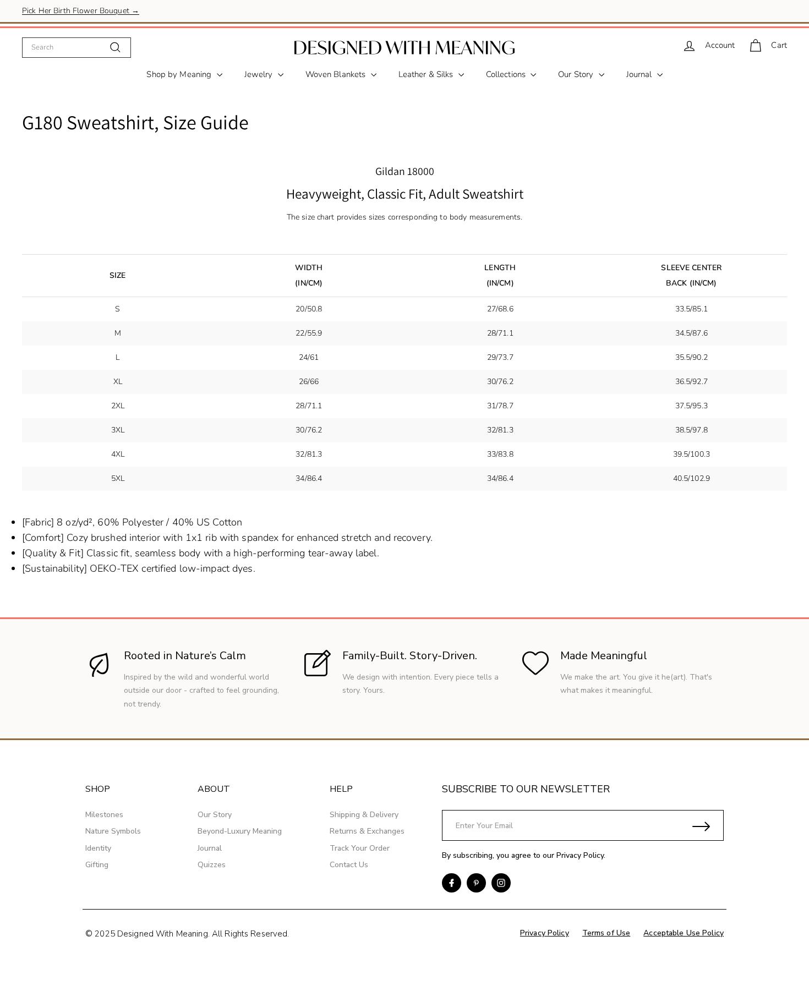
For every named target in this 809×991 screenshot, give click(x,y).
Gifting (96, 864)
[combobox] (76, 47)
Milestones (104, 814)
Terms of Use (606, 933)
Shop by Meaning (180, 74)
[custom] (451, 883)
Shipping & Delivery (364, 814)
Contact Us (349, 864)
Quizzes (212, 864)
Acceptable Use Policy (683, 933)
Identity (98, 848)
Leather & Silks (427, 74)
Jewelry (259, 74)
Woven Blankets (336, 74)
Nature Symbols (113, 831)
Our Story (576, 74)
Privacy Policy (580, 855)
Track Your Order (360, 848)
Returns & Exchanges (367, 831)
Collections (507, 74)
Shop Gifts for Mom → (61, 14)
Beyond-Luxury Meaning (240, 831)
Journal (640, 74)
